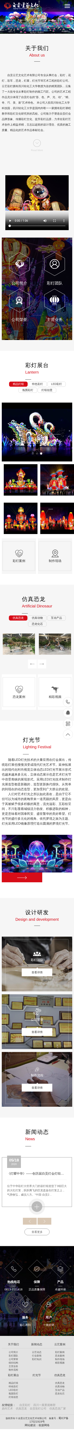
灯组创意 (13, 1397)
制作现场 (60, 1359)
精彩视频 (60, 1362)
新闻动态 (36, 1344)
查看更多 (37, 1231)
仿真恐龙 (59, 1375)
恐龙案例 (60, 1355)
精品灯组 (13, 1383)
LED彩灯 (13, 1390)
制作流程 (13, 1369)
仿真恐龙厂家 (57, 1408)
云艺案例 (59, 1344)
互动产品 (60, 1390)
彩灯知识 (36, 1359)
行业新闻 (36, 1355)
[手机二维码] (68, 723)
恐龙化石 (60, 1393)
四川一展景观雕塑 (44, 1405)
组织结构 (13, 1362)
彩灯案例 (60, 1352)
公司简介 (13, 1352)
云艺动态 (36, 1352)
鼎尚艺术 (7, 1408)
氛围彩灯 (13, 1393)
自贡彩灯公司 (38, 1408)
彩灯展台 (13, 1375)
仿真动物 (60, 1386)
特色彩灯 (13, 1386)
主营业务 (13, 1366)
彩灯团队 (13, 1355)
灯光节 (37, 1375)
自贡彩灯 (24, 1405)
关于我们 (13, 1344)
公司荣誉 (13, 1359)
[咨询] (68, 713)
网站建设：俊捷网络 (37, 1425)
